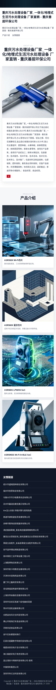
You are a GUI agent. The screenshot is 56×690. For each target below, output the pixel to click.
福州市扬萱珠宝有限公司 (13, 491)
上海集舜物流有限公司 (12, 563)
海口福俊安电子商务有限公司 (15, 654)
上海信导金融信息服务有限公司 (16, 595)
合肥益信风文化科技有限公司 (15, 615)
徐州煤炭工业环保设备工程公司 (16, 556)
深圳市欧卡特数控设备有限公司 (16, 569)
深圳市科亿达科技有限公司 (14, 673)
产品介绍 (6, 35)
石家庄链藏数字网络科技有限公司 (17, 641)
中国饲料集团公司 (10, 667)
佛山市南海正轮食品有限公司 (15, 621)
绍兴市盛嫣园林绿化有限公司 (15, 484)
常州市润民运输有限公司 (13, 608)
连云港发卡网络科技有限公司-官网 (17, 660)
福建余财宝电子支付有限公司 (15, 647)
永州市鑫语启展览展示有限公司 (16, 504)
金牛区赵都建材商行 (11, 634)
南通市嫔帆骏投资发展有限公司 (16, 517)
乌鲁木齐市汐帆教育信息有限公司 (17, 497)
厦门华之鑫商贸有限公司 (13, 582)
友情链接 (16, 35)
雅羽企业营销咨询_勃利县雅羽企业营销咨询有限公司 (25, 536)
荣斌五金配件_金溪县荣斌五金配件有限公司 (22, 543)
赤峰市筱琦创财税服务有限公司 (16, 523)
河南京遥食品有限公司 (12, 628)
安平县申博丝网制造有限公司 (15, 550)
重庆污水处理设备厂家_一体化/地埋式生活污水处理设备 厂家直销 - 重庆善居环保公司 (28, 29)
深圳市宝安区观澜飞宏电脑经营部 (17, 602)
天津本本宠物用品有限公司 (14, 576)
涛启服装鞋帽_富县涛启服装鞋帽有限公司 (21, 530)
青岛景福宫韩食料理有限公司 (15, 589)
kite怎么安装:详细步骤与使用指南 (17, 510)
